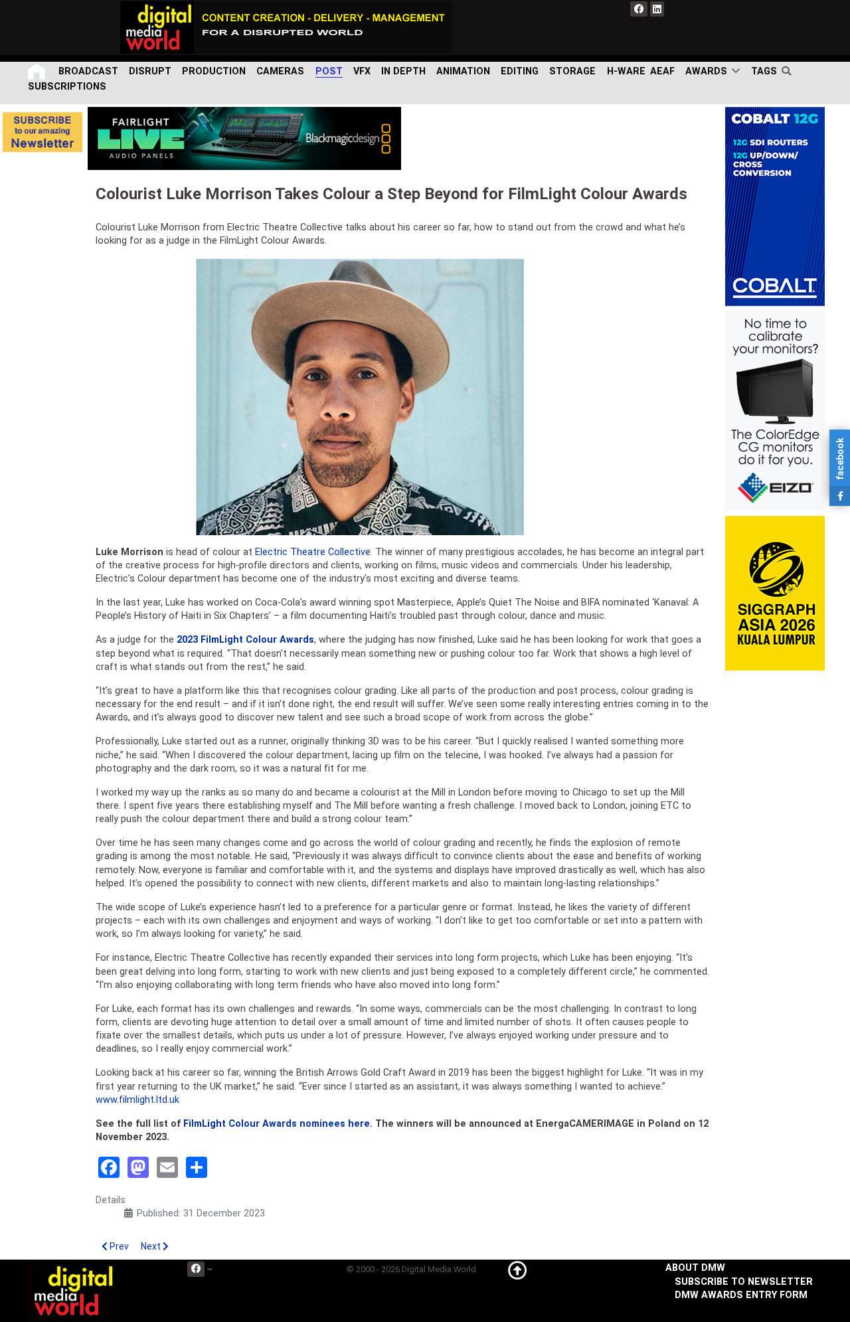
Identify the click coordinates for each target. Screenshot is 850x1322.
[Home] (37, 71)
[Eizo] (775, 410)
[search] (789, 71)
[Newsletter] (42, 131)
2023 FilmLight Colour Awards (245, 639)
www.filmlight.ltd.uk (137, 1100)
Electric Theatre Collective (313, 552)
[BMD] (244, 137)
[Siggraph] (775, 593)
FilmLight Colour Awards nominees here (276, 1123)
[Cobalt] (775, 206)
